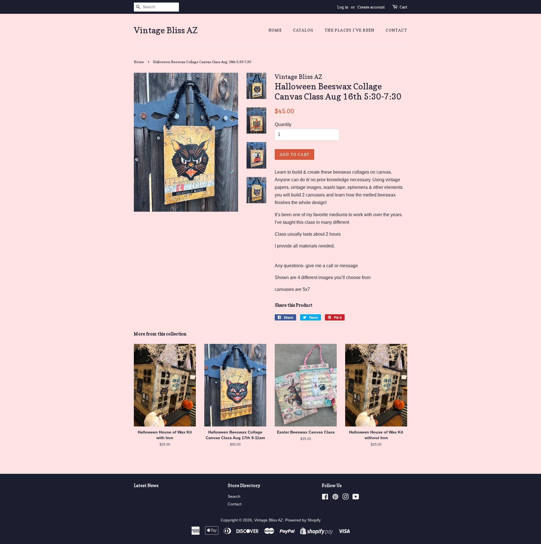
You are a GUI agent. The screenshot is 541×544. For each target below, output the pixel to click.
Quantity (283, 124)
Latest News (146, 485)
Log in (342, 7)
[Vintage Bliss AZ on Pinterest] (335, 498)
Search (234, 496)
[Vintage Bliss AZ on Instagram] (345, 498)
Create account (371, 7)
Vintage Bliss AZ (166, 30)
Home (275, 30)
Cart (403, 7)
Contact (396, 30)
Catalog (303, 30)
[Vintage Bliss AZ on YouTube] (355, 498)
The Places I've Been (350, 30)
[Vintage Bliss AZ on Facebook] (325, 498)
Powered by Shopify (303, 520)
